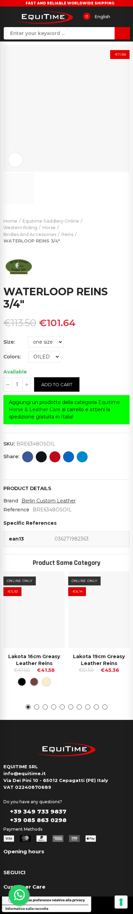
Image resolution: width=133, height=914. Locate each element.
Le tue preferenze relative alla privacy (53, 900)
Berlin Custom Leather (48, 501)
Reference (16, 510)
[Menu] (8, 17)
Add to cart (56, 384)
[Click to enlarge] (15, 160)
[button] (28, 707)
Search (122, 33)
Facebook (27, 456)
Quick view (48, 583)
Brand (10, 501)
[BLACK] (21, 681)
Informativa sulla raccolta (26, 908)
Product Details (27, 488)
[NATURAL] (46, 681)
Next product (124, 229)
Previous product (107, 229)
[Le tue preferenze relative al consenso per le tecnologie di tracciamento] (121, 902)
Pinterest (54, 456)
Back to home (116, 229)
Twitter (41, 456)
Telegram (82, 456)
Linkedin (68, 456)
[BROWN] (34, 681)
